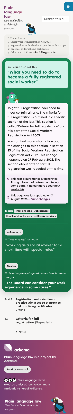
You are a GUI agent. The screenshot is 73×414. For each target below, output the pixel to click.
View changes (40, 199)
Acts (22, 38)
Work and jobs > (32, 210)
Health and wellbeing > (31, 216)
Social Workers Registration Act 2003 (31, 41)
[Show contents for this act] (68, 6)
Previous (15, 232)
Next (10, 266)
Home (13, 38)
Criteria (15, 52)
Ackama (10, 361)
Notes (22, 332)
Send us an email (17, 369)
